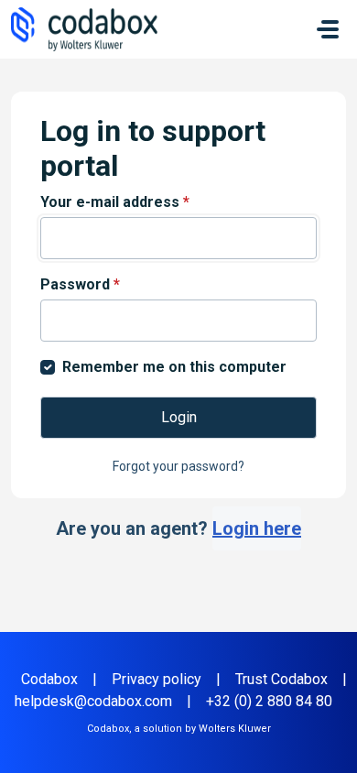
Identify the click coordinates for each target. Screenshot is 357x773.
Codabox (49, 679)
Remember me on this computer (174, 367)
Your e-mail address (114, 202)
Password (80, 284)
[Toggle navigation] (327, 29)
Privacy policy (156, 679)
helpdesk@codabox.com (93, 701)
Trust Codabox (281, 679)
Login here (256, 528)
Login (179, 417)
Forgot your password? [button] (178, 466)
